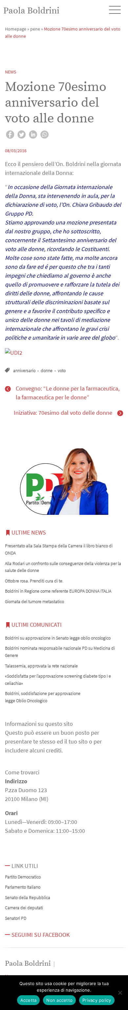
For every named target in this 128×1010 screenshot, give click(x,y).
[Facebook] (10, 135)
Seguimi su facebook (40, 934)
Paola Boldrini (31, 10)
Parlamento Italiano (22, 887)
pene (35, 29)
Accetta (28, 1000)
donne (47, 370)
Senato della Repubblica (27, 897)
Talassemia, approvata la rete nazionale (41, 666)
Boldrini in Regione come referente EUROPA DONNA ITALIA (58, 591)
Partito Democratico (23, 877)
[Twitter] (21, 135)
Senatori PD (15, 918)
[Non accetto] (120, 992)
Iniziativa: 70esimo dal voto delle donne (63, 412)
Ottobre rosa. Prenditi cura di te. (34, 581)
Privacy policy (96, 1000)
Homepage (15, 29)
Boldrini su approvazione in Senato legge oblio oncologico (58, 638)
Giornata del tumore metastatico (34, 601)
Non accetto (59, 1000)
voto (62, 370)
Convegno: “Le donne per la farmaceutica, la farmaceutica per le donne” (67, 393)
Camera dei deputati (24, 908)
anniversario (24, 370)
